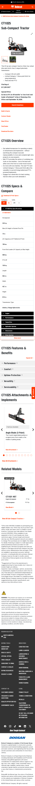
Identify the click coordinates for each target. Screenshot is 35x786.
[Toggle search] (32, 7)
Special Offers (6, 656)
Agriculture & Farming (23, 663)
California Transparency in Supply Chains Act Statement (25, 706)
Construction (23, 647)
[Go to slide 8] (25, 455)
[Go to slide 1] (4, 455)
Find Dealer (4, 126)
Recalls (21, 699)
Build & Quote (5, 111)
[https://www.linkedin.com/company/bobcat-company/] (25, 726)
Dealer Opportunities (8, 702)
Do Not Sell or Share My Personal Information (26, 715)
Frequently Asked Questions (7, 697)
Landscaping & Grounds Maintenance (24, 656)
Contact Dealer (6, 116)
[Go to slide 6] (19, 455)
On (9, 203)
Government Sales (7, 705)
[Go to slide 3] (10, 455)
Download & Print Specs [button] (11, 195)
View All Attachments (9, 461)
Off (4, 203)
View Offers (5, 121)
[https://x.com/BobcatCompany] (30, 726)
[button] (17, 209)
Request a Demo (6, 674)
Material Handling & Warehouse (26, 672)
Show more (17, 338)
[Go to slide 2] (7, 455)
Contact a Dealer (7, 667)
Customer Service (7, 692)
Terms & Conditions (25, 696)
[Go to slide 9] (28, 455)
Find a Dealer (5, 660)
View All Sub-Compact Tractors (12, 519)
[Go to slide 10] (31, 455)
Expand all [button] (29, 358)
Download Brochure (7, 131)
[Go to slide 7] (22, 455)
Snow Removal (24, 668)
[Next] (32, 429)
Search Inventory (17, 105)
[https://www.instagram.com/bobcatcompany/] (10, 726)
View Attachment (11, 450)
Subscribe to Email (7, 663)
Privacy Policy (23, 692)
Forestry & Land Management (24, 678)
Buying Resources (7, 670)
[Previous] (2, 429)
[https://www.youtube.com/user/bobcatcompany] (20, 726)
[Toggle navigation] (3, 7)
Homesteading (23, 683)
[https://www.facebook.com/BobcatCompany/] (5, 726)
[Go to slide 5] (16, 455)
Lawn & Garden (24, 650)
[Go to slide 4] (13, 455)
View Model (9, 507)
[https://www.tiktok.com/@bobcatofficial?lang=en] (15, 726)
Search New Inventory (5, 648)
